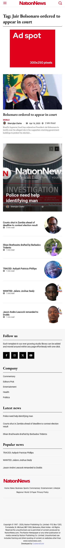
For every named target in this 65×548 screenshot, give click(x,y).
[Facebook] (6, 355)
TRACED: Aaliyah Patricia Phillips (20, 268)
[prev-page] (51, 149)
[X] (22, 355)
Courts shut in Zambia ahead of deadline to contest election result (20, 224)
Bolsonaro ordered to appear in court (30, 114)
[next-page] (57, 149)
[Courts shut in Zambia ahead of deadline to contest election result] (53, 225)
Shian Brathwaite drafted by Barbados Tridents (25, 434)
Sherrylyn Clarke (15, 123)
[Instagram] (14, 355)
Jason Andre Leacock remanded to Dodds (22, 467)
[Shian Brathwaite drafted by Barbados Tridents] (53, 247)
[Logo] (32, 3)
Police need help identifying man (23, 197)
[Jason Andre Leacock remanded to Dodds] (53, 314)
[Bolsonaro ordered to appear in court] (32, 92)
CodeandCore (38, 544)
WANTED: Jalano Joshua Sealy (18, 291)
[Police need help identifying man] (32, 178)
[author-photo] (4, 122)
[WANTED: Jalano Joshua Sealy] (53, 292)
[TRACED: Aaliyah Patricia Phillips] (53, 269)
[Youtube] (31, 355)
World (6, 120)
